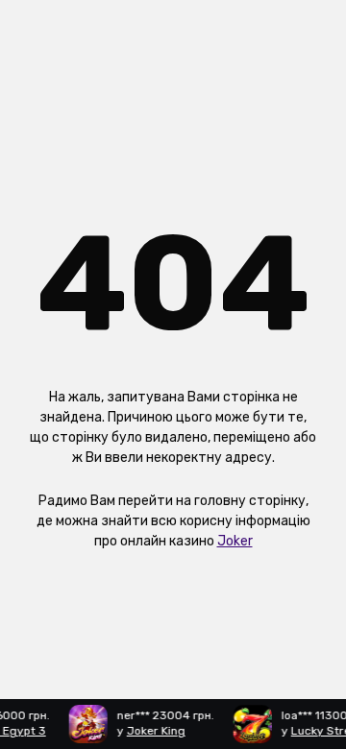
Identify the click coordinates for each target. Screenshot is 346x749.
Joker (235, 541)
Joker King (154, 730)
